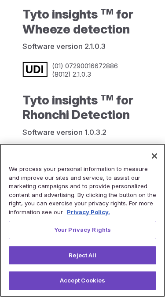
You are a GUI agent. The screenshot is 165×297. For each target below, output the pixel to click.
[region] (82, 220)
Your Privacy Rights (82, 229)
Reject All (82, 255)
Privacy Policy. (88, 211)
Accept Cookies (83, 280)
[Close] (154, 156)
